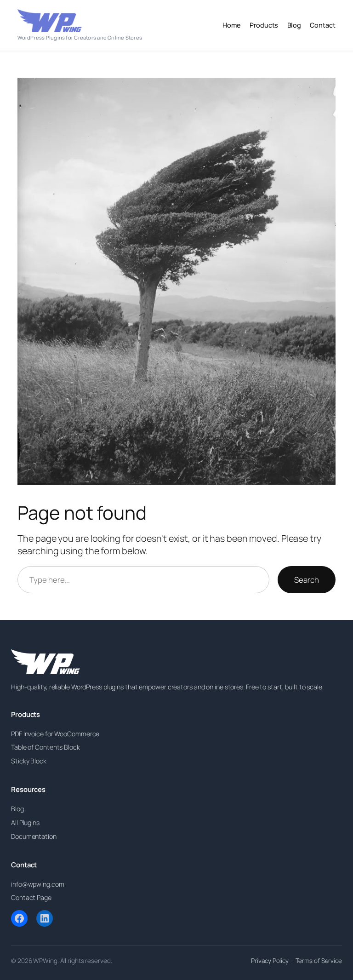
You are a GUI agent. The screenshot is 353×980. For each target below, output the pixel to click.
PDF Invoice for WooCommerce (55, 733)
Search (306, 579)
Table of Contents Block (45, 747)
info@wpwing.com (37, 884)
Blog (17, 808)
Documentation (34, 836)
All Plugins (25, 822)
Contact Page (31, 897)
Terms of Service (319, 961)
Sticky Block (28, 760)
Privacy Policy (270, 961)
